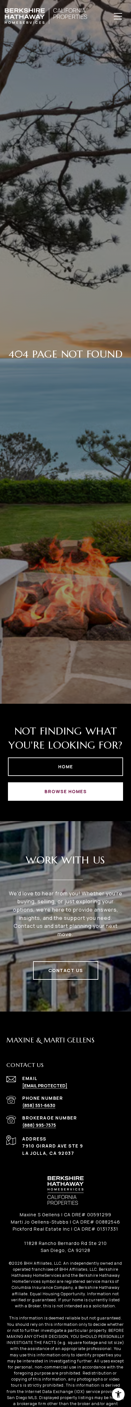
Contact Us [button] (65, 970)
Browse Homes (65, 791)
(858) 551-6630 (38, 1105)
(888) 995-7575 (39, 1125)
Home (65, 767)
